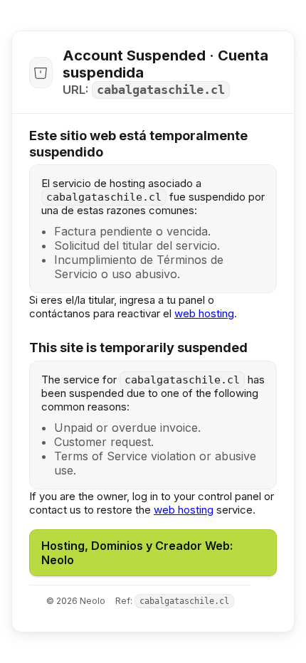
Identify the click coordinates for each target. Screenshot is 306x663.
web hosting (204, 313)
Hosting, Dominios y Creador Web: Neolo (137, 553)
